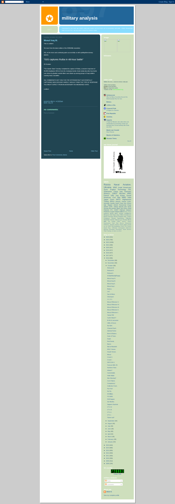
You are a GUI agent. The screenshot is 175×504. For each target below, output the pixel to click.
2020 (107, 247)
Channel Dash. (111, 328)
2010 (107, 458)
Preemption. (119, 229)
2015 (107, 445)
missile (129, 224)
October (110, 265)
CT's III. (109, 409)
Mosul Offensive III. (113, 307)
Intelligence (127, 213)
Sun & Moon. (111, 294)
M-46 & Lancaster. (113, 320)
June (109, 429)
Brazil (105, 216)
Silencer (117, 219)
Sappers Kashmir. (112, 404)
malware (128, 210)
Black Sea (120, 208)
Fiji (125, 226)
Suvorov (129, 229)
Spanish (112, 224)
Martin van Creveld (112, 130)
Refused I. (110, 273)
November (111, 263)
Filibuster (128, 218)
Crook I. (109, 360)
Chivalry (124, 219)
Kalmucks (128, 228)
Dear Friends (110, 132)
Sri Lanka (111, 221)
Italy (105, 205)
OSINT (116, 210)
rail (119, 231)
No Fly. (109, 391)
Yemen (129, 203)
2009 (107, 461)
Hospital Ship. (122, 216)
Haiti (113, 223)
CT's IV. (109, 407)
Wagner (110, 205)
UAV (112, 195)
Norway (106, 208)
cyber (114, 231)
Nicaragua (112, 229)
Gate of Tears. (111, 336)
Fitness (113, 218)
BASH (112, 213)
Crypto (112, 211)
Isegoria (109, 120)
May (109, 431)
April (109, 434)
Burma (116, 216)
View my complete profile (111, 495)
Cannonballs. (111, 373)
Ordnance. (106, 224)
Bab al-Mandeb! (112, 346)
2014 (107, 447)
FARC (118, 221)
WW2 (115, 187)
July (109, 426)
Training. (109, 231)
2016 (107, 258)
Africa (112, 201)
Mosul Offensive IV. (113, 304)
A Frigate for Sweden (112, 110)
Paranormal (122, 205)
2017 (107, 255)
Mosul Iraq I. (111, 286)
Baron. (109, 344)
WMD (124, 197)
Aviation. (127, 184)
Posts (109, 481)
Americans (127, 187)
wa (106, 226)
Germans (127, 192)
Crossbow (107, 218)
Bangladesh (117, 226)
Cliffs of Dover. (111, 323)
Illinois (129, 219)
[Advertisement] (63, 133)
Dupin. (109, 339)
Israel (120, 187)
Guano (129, 221)
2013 (107, 450)
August (110, 423)
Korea (122, 195)
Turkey (106, 201)
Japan (106, 199)
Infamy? (109, 370)
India (129, 197)
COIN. (111, 206)
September (111, 421)
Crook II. (110, 357)
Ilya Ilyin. (110, 325)
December (111, 260)
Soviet (128, 195)
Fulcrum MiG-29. (112, 365)
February (111, 439)
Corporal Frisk (111, 108)
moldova (106, 213)
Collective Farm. (112, 386)
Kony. (126, 211)
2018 (107, 253)
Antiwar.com (110, 95)
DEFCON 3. (111, 362)
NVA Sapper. (111, 399)
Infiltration (114, 228)
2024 (107, 237)
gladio (125, 224)
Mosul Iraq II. (111, 283)
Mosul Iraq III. (111, 281)
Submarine (108, 192)
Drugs (129, 205)
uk (120, 231)
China (116, 192)
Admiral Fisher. (111, 331)
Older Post (94, 151)
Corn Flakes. (111, 381)
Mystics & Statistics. (113, 135)
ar (112, 231)
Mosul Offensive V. (113, 302)
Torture (121, 224)
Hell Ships (113, 215)
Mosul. (109, 354)
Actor (129, 211)
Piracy (125, 208)
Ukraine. (108, 187)
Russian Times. (111, 138)
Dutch (122, 226)
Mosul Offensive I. (113, 312)
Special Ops (123, 206)
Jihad (129, 208)
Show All (129, 141)
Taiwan (116, 206)
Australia (106, 203)
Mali (117, 223)
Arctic (129, 206)
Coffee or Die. (111, 105)
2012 (107, 453)
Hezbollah (107, 219)
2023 (107, 239)
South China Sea (120, 203)
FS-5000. (110, 396)
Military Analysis (80, 18)
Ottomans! (110, 297)
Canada (112, 203)
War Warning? (111, 378)
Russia (107, 184)
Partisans (107, 211)
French (106, 195)
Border (121, 213)
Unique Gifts (117, 474)
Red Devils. (110, 341)
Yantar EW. (110, 315)
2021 (107, 245)
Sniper (129, 216)
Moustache (128, 223)
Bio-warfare (112, 208)
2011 (107, 455)
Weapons (106, 215)
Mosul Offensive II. (113, 310)
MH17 (116, 213)
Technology (122, 189)
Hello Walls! (110, 375)
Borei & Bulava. (112, 333)
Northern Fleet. (112, 367)
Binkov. (108, 102)
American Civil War (112, 197)
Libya (118, 215)
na (104, 226)
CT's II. (109, 412)
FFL (111, 210)
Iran (117, 195)
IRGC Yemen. (111, 349)
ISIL (52, 103)
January (110, 442)
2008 (107, 463)
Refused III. (110, 268)
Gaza (112, 199)
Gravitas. (109, 117)
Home (71, 151)
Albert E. (109, 491)
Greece (124, 221)
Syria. (106, 189)
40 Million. (110, 394)
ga (121, 219)
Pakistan (106, 210)
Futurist (129, 226)
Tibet (105, 231)
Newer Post (47, 151)
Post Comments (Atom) (59, 155)
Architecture (127, 215)
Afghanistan (126, 199)
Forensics (110, 216)
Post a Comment (49, 113)
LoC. (108, 291)
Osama (112, 219)
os (117, 231)
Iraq (49, 103)
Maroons (106, 229)
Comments (110, 484)
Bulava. (109, 289)
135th (109, 226)
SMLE (122, 215)
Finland (117, 211)
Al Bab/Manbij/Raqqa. (113, 275)
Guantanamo (107, 223)
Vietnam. (118, 201)
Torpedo (117, 224)
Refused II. (110, 270)
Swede (106, 206)
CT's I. (109, 415)
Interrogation (121, 228)
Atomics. (107, 193)
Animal (116, 205)
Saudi (124, 229)
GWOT (114, 193)
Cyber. (129, 201)
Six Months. (111, 401)
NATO (118, 199)
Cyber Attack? (111, 318)
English (113, 189)
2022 (107, 242)
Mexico (122, 223)
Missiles (122, 193)
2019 (107, 250)
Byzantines (120, 218)
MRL (105, 221)
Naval (116, 184)
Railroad (122, 210)
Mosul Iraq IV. (111, 278)
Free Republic (111, 113)
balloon (122, 211)
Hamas (124, 201)
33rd (112, 226)
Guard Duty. (107, 228)
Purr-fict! (110, 388)
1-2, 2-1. (109, 299)
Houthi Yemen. (111, 352)
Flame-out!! (110, 417)
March (110, 436)
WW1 (129, 193)
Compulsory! (111, 383)
